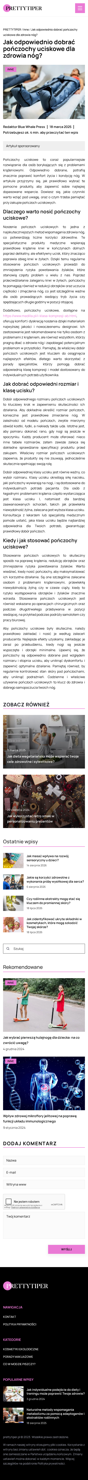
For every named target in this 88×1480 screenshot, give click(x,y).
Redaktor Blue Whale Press (24, 126)
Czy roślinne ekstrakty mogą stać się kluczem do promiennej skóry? (53, 901)
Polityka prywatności (19, 1324)
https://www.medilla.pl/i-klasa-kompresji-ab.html (39, 316)
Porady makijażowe (18, 1357)
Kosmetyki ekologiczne (20, 1349)
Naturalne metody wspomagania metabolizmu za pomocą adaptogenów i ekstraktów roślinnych (56, 1414)
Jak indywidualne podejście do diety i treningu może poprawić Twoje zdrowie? (56, 1392)
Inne (10, 69)
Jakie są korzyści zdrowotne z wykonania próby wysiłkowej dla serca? (55, 879)
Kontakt (9, 1317)
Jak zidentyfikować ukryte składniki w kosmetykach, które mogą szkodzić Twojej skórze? (54, 923)
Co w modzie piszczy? (19, 1364)
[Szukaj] (8, 949)
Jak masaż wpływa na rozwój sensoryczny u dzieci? (48, 858)
